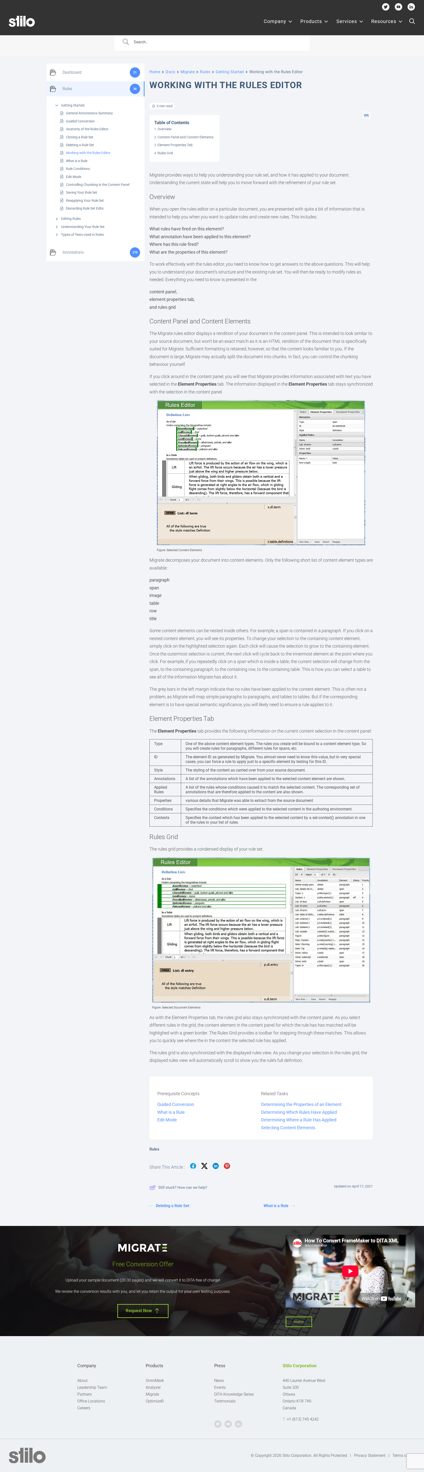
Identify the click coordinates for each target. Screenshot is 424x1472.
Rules (205, 72)
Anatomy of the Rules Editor (87, 129)
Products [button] (311, 21)
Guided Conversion (80, 121)
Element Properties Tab (175, 145)
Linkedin (411, 6)
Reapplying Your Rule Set (85, 200)
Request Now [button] (139, 1310)
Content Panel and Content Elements (185, 137)
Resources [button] (383, 21)
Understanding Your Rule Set (83, 227)
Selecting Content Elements (288, 1127)
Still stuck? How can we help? (182, 1187)
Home (154, 72)
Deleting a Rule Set (80, 145)
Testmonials (225, 1401)
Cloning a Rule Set (79, 137)
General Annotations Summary (89, 113)
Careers (83, 1408)
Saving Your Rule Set (81, 192)
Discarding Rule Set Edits (85, 208)
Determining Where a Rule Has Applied (298, 1119)
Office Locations (91, 1401)
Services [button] (346, 21)
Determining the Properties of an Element (301, 1104)
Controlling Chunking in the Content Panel (97, 185)
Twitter (386, 6)
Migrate (188, 72)
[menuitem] (278, 21)
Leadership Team (92, 1387)
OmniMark (155, 1380)
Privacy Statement (369, 1455)
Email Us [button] (299, 1321)
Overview (165, 129)
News (219, 1380)
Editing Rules (71, 219)
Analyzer (153, 1387)
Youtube (398, 6)
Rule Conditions (78, 169)
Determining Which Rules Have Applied (299, 1112)
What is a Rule (76, 161)
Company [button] (275, 21)
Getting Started (72, 105)
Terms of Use (403, 1455)
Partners (84, 1394)
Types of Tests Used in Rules (82, 235)
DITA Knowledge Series (234, 1394)
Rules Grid (165, 153)
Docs (170, 72)
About (82, 1380)
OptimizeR (155, 1401)
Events (220, 1387)
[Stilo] (22, 21)
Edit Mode (73, 177)
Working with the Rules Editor (88, 153)
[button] (412, 21)
